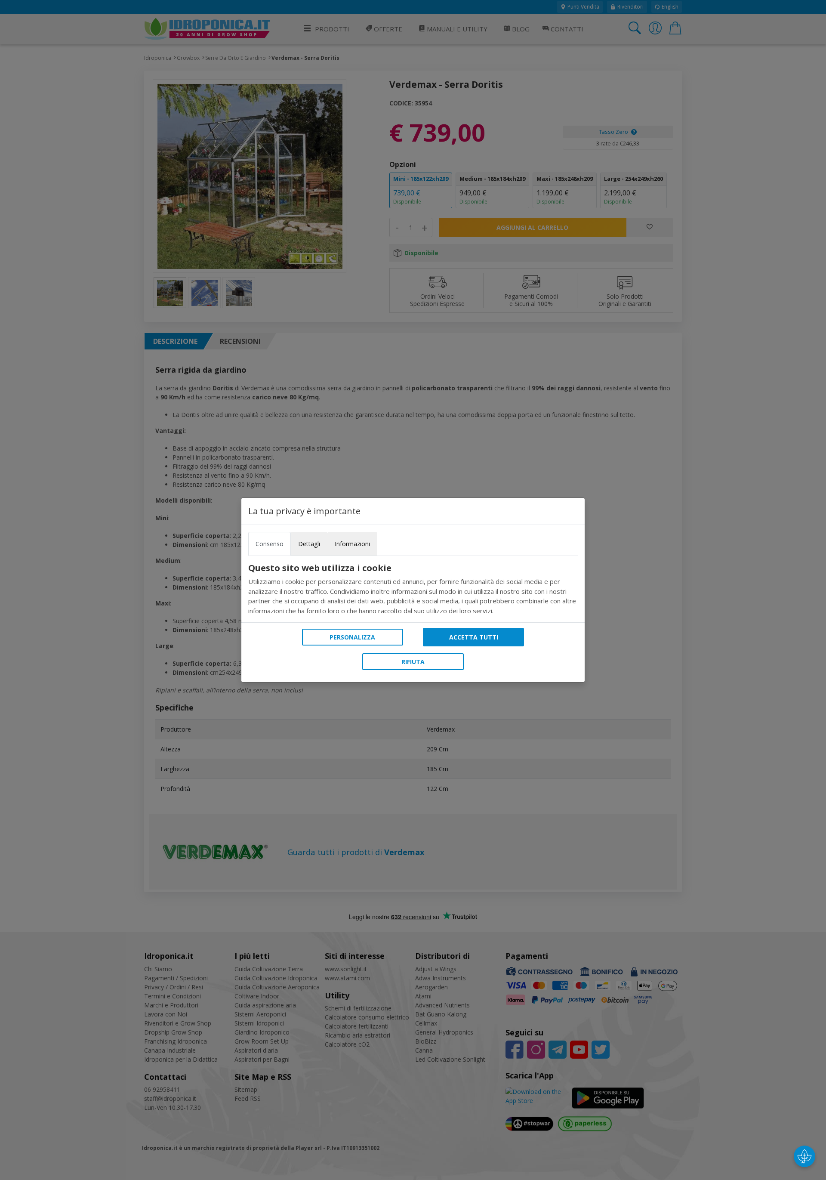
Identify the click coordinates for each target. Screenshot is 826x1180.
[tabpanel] (413, 589)
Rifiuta (413, 662)
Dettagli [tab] (309, 544)
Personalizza (352, 637)
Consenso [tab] (270, 544)
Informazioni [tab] (352, 544)
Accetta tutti (473, 637)
